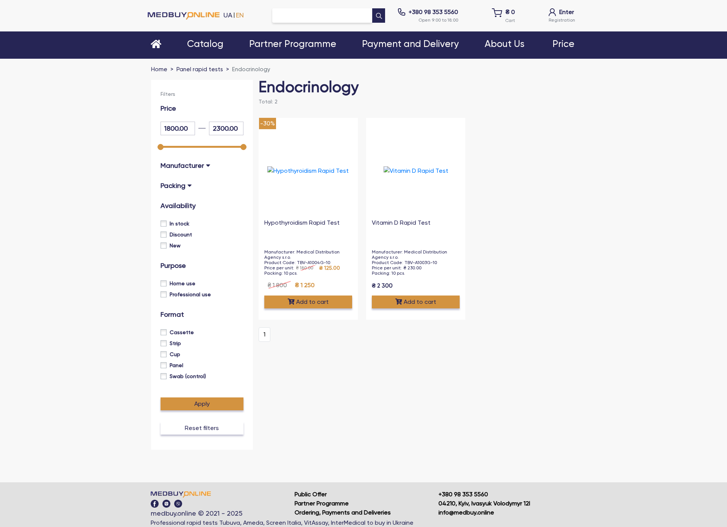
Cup (175, 354)
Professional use (190, 294)
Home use (182, 283)
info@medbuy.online (466, 512)
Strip (175, 343)
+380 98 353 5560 (433, 12)
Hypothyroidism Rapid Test (302, 222)
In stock (179, 223)
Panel (176, 365)
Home (159, 69)
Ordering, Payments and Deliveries (343, 512)
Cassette (182, 332)
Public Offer (311, 494)
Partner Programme (322, 503)
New (175, 245)
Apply (202, 403)
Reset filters (202, 428)
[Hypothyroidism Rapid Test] (308, 170)
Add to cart (312, 301)
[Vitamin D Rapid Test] (416, 170)
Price (563, 44)
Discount (181, 234)
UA (227, 15)
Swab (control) (188, 376)
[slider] (161, 147)
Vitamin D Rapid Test (401, 222)
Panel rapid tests (199, 69)
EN (240, 15)
